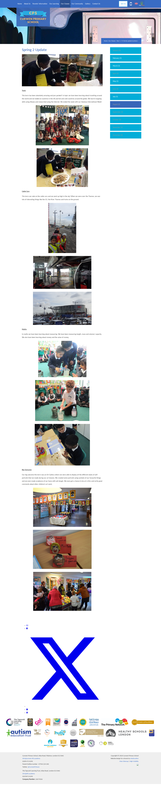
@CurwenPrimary (34, 767)
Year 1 (118, 41)
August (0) (116, 104)
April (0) (116, 74)
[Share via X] (64, 706)
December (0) (118, 135)
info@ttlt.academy (28, 774)
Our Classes (112, 41)
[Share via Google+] (27, 709)
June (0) (115, 89)
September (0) (118, 112)
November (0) (118, 127)
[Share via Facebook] (27, 628)
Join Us (123, 4)
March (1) (116, 66)
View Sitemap (123, 761)
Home (105, 41)
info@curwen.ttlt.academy (31, 758)
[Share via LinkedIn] (27, 713)
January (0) (117, 50)
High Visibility (134, 761)
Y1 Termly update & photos (129, 41)
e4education (134, 758)
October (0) (117, 120)
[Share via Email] (27, 625)
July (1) (115, 97)
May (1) (115, 81)
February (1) (117, 58)
